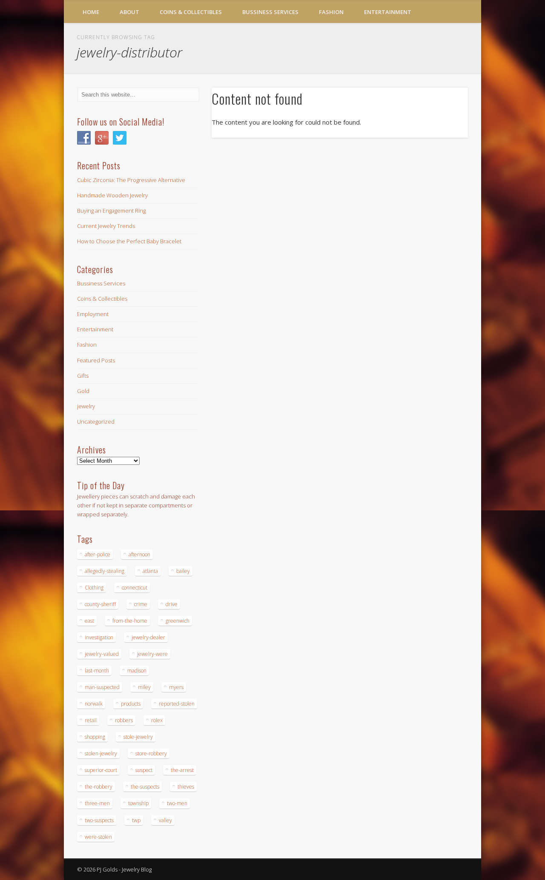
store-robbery (151, 753)
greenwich (177, 620)
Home (91, 12)
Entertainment (387, 12)
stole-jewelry (138, 736)
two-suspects (99, 820)
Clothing (94, 587)
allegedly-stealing (104, 571)
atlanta (150, 571)
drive (172, 604)
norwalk (94, 703)
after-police (97, 554)
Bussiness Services (270, 12)
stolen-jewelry (101, 753)
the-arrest (182, 770)
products (131, 703)
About (129, 12)
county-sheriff (100, 604)
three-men (97, 803)
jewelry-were (152, 654)
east (89, 620)
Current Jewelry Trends (106, 226)
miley (144, 687)
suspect (143, 770)
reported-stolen (177, 703)
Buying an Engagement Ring (111, 210)
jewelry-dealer (148, 637)
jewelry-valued (102, 654)
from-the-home (129, 620)
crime (140, 604)
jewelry (86, 406)
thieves (186, 786)
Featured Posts (96, 360)
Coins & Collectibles (191, 12)
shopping (95, 736)
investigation (99, 637)
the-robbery (98, 786)
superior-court (101, 770)
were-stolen (98, 836)
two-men (177, 803)
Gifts (83, 375)
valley (165, 820)
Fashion (331, 12)
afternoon (139, 554)
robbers (124, 720)
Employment (93, 314)
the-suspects (145, 786)
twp (136, 820)
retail (91, 720)
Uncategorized (96, 421)
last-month (97, 670)
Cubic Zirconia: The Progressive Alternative (131, 180)
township (138, 803)
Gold (83, 391)
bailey (183, 571)
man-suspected (102, 687)
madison (136, 670)
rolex (157, 720)
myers (176, 687)
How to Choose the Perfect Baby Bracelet (129, 241)
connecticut (134, 587)
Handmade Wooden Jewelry (112, 195)
